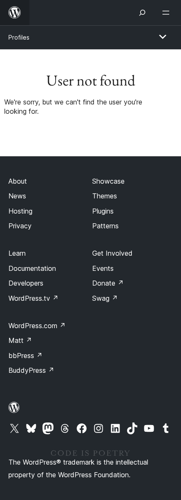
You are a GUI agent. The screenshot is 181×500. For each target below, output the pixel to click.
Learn (17, 253)
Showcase (108, 181)
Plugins (103, 211)
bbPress (25, 355)
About (17, 181)
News (17, 196)
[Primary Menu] (162, 36)
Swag (105, 298)
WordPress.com (37, 325)
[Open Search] (142, 12)
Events (103, 268)
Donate (108, 283)
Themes (104, 196)
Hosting (20, 211)
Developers (25, 283)
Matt (20, 340)
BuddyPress (31, 370)
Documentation (32, 268)
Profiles (18, 37)
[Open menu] (167, 12)
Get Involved (112, 253)
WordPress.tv (33, 298)
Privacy (20, 226)
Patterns (105, 226)
